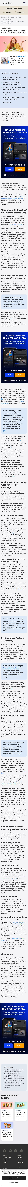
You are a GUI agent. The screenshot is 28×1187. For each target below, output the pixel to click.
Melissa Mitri (21, 56)
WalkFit (5, 1162)
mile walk (14, 879)
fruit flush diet (18, 924)
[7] (18, 603)
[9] (24, 771)
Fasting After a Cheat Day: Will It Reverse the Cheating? (14, 88)
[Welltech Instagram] (4, 1150)
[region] (14, 1178)
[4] (11, 447)
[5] (14, 476)
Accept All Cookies (14, 1178)
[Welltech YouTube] (10, 1150)
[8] (12, 689)
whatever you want (16, 224)
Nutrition (18, 17)
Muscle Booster (7, 1157)
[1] (11, 318)
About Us (19, 1157)
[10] (2, 773)
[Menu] (24, 3)
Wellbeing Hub (5, 17)
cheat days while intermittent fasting (12, 197)
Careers (19, 1160)
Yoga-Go (5, 1160)
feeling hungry (18, 589)
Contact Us (20, 1162)
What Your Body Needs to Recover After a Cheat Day (12, 83)
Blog (12, 17)
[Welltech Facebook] (15, 1150)
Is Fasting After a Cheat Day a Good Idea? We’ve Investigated (12, 22)
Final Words (7, 102)
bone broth (12, 784)
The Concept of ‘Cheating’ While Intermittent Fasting (14, 78)
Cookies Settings (14, 1182)
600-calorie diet (18, 922)
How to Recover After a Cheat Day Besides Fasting (13, 98)
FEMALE (20, 169)
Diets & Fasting (5, 19)
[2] (2, 399)
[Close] (3, 1171)
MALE (9, 169)
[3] (20, 440)
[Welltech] (7, 3)
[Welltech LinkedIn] (21, 1150)
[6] (13, 533)
